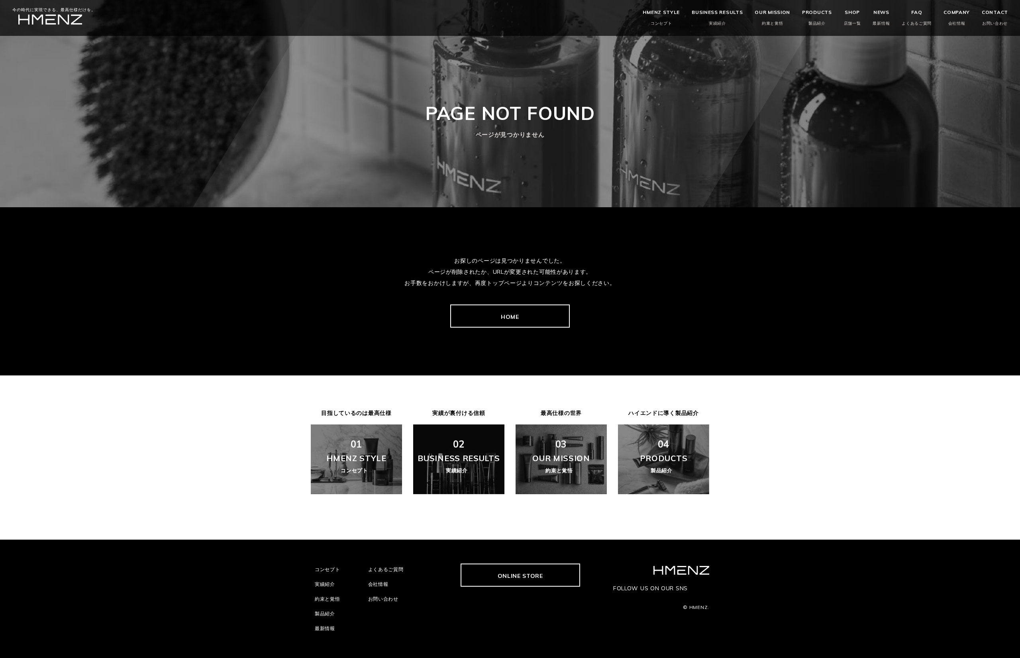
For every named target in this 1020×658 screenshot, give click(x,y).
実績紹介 (325, 584)
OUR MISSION (772, 17)
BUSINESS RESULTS (717, 17)
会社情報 (378, 584)
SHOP (852, 17)
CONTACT (995, 17)
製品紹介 (325, 614)
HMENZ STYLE (661, 17)
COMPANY (957, 17)
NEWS (881, 17)
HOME (510, 316)
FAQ (917, 17)
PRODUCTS (817, 17)
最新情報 (325, 628)
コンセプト (327, 569)
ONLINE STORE (520, 575)
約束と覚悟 (327, 599)
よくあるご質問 (386, 569)
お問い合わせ (383, 599)
